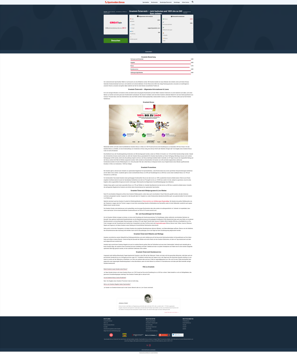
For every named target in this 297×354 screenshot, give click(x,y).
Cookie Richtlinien (108, 321)
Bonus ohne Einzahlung (151, 330)
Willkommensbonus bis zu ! (115, 28)
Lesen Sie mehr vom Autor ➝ (171, 312)
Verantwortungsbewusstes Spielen (112, 328)
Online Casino (185, 2)
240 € (191, 19)
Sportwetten (146, 2)
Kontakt (105, 326)
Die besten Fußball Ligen (151, 322)
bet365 (184, 328)
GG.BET (184, 326)
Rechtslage (177, 2)
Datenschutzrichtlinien (109, 324)
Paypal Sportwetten (150, 321)
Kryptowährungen (161, 223)
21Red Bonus (186, 321)
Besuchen (115, 40)
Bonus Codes (149, 324)
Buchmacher (154, 2)
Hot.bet (184, 324)
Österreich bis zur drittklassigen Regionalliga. (156, 201)
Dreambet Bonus (187, 322)
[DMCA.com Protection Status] (188, 334)
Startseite (105, 11)
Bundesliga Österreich (166, 2)
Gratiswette (148, 328)
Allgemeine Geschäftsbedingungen (112, 330)
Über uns (106, 322)
